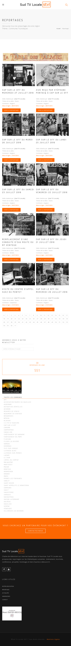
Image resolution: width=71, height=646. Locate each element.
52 (63, 322)
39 (15, 322)
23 (22, 319)
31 (52, 319)
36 (4, 322)
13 (52, 315)
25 (30, 319)
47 (45, 322)
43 (30, 322)
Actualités (5, 593)
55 (8, 325)
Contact (5, 599)
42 (26, 322)
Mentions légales (53, 639)
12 (48, 315)
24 (26, 319)
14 (55, 315)
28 (41, 319)
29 (45, 319)
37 (8, 322)
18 (4, 319)
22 (19, 319)
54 (4, 325)
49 (52, 322)
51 (59, 322)
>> (15, 325)
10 (41, 315)
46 (41, 322)
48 (48, 322)
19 (8, 319)
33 (59, 319)
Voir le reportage (11, 110)
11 (44, 315)
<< (4, 315)
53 (67, 322)
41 (22, 322)
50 (56, 322)
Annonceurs (6, 596)
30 (48, 319)
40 (19, 322)
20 (11, 319)
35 (67, 319)
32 (56, 319)
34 (63, 319)
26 (34, 319)
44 (34, 322)
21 (15, 319)
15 (59, 315)
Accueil (58, 28)
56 (11, 325)
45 (37, 322)
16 (63, 315)
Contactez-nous (35, 531)
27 (37, 319)
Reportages (5, 589)
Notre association (8, 586)
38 (11, 322)
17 (67, 315)
